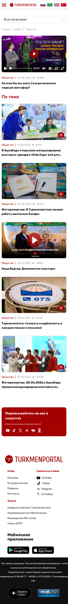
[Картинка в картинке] (56, 68)
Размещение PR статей (21, 518)
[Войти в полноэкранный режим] (62, 68)
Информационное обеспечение (27, 512)
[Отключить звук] (44, 68)
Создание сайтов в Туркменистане (29, 507)
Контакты (13, 493)
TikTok (46, 483)
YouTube (46, 477)
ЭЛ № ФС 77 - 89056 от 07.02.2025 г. (33, 576)
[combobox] (32, 19)
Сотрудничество (17, 483)
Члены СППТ (15, 523)
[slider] (20, 68)
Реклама (12, 477)
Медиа (18, 29)
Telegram (46, 488)
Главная (6, 29)
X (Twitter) (47, 494)
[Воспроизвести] (5, 68)
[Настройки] (50, 68)
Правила (12, 488)
